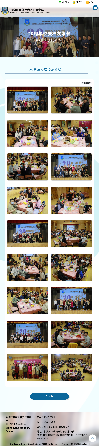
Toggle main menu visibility (95, 7)
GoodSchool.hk (85, 444)
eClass (92, 2)
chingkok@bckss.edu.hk (57, 426)
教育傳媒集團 (75, 444)
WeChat (65, 2)
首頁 (40, 40)
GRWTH (79, 2)
